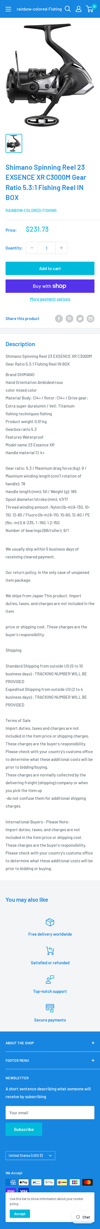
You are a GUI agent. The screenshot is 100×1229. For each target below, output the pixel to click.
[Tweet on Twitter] (80, 318)
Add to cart (50, 268)
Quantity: (14, 247)
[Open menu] (8, 9)
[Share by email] (90, 318)
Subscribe (24, 1129)
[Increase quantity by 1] (61, 248)
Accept (20, 1213)
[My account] (78, 9)
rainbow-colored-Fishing (31, 210)
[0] (89, 9)
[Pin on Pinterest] (69, 318)
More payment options (50, 298)
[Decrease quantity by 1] (32, 248)
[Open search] (68, 9)
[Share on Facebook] (59, 318)
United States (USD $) (26, 1155)
